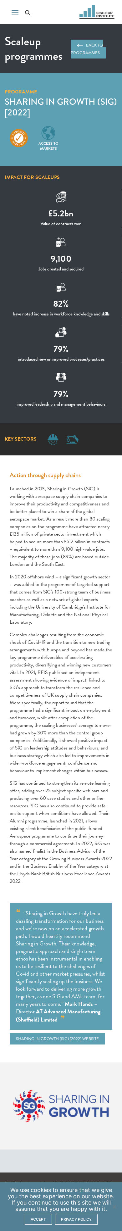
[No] (114, 1207)
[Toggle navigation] (15, 12)
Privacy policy (76, 1219)
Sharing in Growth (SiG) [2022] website (57, 1039)
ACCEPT (38, 1219)
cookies (41, 1190)
